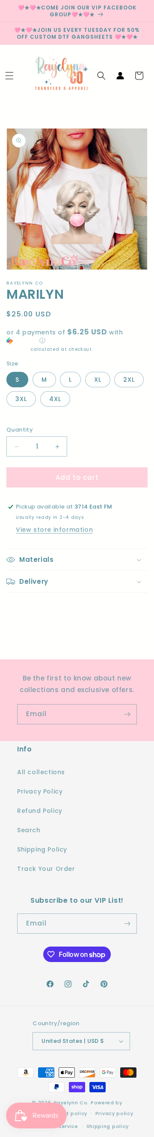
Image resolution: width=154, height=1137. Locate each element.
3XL (21, 399)
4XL (55, 399)
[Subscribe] (127, 714)
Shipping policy (107, 1126)
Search (29, 830)
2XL (129, 379)
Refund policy (68, 1113)
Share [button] (24, 608)
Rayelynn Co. (71, 1102)
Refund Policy (39, 810)
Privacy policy (114, 1113)
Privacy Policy (39, 791)
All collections (41, 772)
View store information (54, 529)
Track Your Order (46, 868)
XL (97, 379)
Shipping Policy (42, 849)
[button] (9, 75)
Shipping (17, 349)
